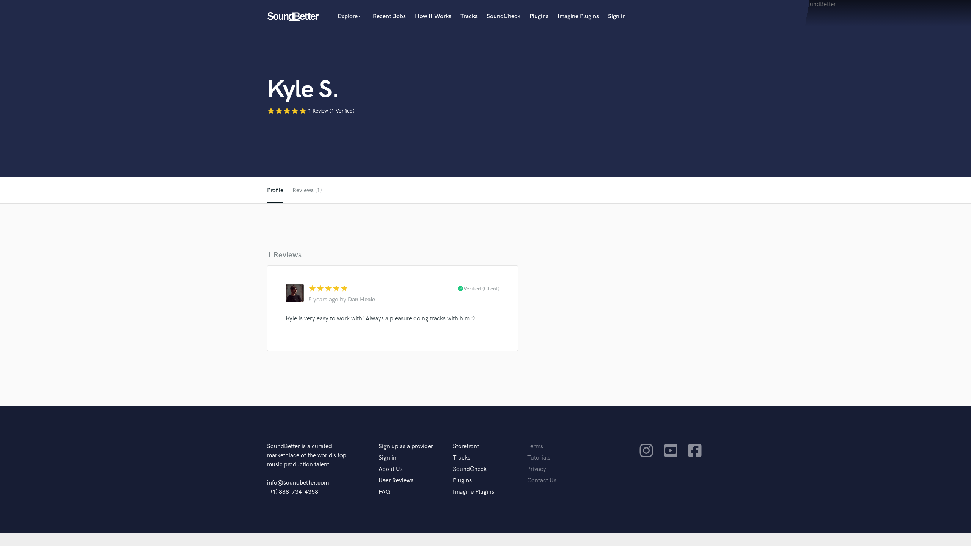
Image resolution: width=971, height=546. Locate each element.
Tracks (469, 16)
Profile (275, 190)
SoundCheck (503, 16)
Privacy (536, 469)
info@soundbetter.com (298, 482)
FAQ (384, 492)
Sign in (617, 16)
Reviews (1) (307, 190)
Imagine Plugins (578, 16)
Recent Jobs (389, 16)
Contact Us (541, 480)
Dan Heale (361, 299)
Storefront (466, 446)
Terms (535, 446)
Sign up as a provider (406, 446)
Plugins (538, 16)
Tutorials (538, 457)
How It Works (433, 16)
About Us (391, 469)
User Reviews (396, 480)
